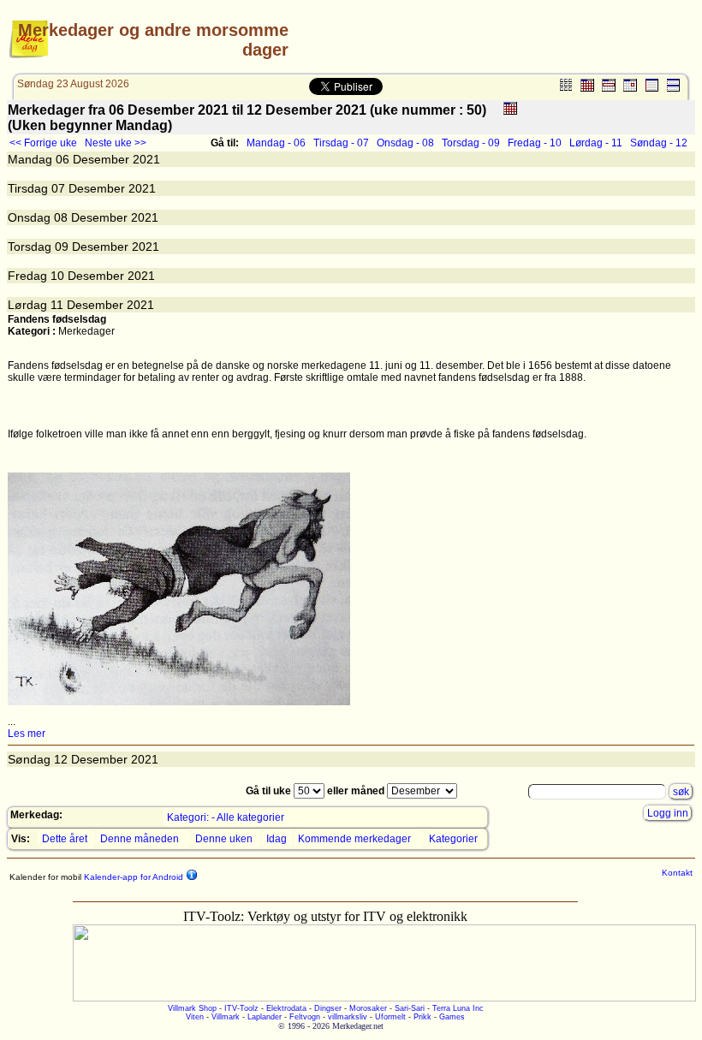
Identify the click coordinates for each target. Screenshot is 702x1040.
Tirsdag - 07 (341, 143)
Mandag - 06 (276, 143)
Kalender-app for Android (132, 877)
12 (61, 759)
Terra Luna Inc (458, 1008)
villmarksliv (347, 1017)
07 (58, 188)
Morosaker (368, 1008)
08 (61, 217)
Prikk (422, 1017)
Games (452, 1017)
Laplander (264, 1017)
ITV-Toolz (241, 1008)
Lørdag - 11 (595, 143)
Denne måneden (139, 839)
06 (62, 159)
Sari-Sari (410, 1008)
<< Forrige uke (43, 143)
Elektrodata (286, 1008)
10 (57, 275)
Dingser (328, 1008)
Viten (195, 1017)
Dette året (64, 839)
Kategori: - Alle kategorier (225, 817)
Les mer (26, 734)
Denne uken (224, 839)
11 (57, 305)
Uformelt (390, 1017)
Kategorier (453, 839)
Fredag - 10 (535, 143)
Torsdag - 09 (471, 143)
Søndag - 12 (658, 143)
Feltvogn (304, 1017)
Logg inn (667, 813)
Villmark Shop (192, 1008)
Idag (276, 839)
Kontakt (677, 872)
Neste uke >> (115, 143)
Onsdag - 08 (405, 143)
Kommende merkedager (354, 839)
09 (61, 246)
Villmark (225, 1017)
